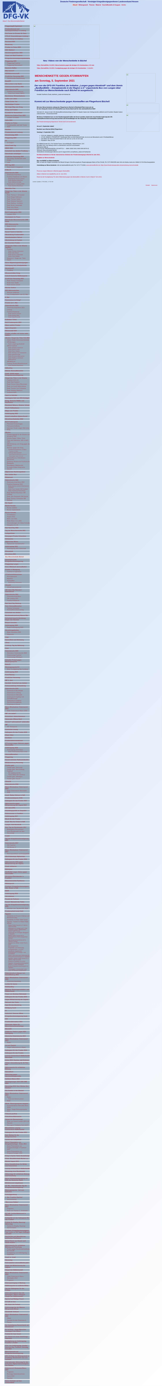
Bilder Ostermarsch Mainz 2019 (17, 711)
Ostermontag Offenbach (14, 657)
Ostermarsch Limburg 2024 (15, 184)
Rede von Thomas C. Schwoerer (17, 1210)
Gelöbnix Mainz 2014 (12, 1079)
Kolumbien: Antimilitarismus (15, 716)
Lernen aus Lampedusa (13, 1139)
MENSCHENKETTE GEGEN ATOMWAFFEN (61, 75)
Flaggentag (9, 757)
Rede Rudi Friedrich (13, 382)
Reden (9, 1042)
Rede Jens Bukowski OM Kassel (17, 496)
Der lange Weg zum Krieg (14, 107)
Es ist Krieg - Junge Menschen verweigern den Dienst (15, 1330)
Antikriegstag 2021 (11, 546)
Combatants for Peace (12, 217)
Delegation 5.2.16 (12, 525)
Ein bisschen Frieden (12, 243)
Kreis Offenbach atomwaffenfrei (16, 567)
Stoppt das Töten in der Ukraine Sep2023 (16, 246)
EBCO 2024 (9, 148)
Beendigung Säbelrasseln (15, 465)
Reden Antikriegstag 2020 (15, 627)
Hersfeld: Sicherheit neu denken (16, 683)
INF (6, 724)
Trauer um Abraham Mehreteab (15, 994)
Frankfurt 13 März (13, 451)
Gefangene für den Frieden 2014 (16, 1050)
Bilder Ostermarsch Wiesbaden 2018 (17, 791)
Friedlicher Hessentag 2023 (14, 278)
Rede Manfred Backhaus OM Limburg (16, 493)
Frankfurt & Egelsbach (14, 571)
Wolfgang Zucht (10, 1008)
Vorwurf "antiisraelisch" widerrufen (17, 722)
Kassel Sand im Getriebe (13, 232)
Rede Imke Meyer (12, 207)
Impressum (154, 185)
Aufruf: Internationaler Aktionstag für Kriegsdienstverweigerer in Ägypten (19, 956)
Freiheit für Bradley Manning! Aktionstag (15, 1223)
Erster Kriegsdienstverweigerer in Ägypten (18, 966)
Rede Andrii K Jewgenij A (15, 167)
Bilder (9, 1101)
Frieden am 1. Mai (11, 303)
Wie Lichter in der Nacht (13, 84)
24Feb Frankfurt (12, 346)
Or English (10, 143)
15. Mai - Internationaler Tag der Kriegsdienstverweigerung (16, 1186)
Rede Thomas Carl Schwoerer (17, 352)
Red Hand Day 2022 (11, 528)
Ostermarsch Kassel (13, 704)
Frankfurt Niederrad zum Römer (17, 177)
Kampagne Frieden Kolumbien (15, 536)
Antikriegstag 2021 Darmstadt (16, 548)
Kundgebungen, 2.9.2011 (15, 949)
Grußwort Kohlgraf (13, 209)
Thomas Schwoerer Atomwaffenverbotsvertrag (15, 609)
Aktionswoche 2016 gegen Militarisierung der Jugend (14, 862)
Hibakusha (10, 634)
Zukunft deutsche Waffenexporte (16, 276)
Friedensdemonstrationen (14, 740)
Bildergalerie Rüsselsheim (15, 829)
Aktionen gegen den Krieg (15, 448)
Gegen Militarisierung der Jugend (16, 999)
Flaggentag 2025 (10, 61)
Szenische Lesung (11, 729)
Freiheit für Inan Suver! (13, 1334)
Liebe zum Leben (11, 99)
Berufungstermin (13, 946)
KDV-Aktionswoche (11, 224)
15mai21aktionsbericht (14, 587)
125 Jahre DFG (10, 808)
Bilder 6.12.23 (11, 226)
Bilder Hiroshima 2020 (14, 632)
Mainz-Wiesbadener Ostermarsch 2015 (16, 1039)
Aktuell (75, 5)
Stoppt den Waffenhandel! (14, 1270)
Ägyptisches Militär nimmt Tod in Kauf (17, 943)
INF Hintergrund (12, 727)
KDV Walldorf (9, 50)
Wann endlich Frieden (12, 325)
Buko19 (7, 664)
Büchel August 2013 (12, 1161)
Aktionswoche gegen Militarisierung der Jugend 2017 (16, 804)
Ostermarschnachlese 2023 (15, 307)
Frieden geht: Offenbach (14, 776)
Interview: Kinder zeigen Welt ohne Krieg (18, 429)
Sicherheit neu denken (13, 612)
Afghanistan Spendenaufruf (15, 544)
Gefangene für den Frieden (14, 1053)
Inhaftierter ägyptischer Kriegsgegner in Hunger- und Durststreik (17, 952)
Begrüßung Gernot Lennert (16, 178)
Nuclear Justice (10, 287)
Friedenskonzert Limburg (14, 132)
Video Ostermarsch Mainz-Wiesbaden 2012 (15, 1277)
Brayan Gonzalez (11, 622)
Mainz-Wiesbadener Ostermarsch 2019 (16, 707)
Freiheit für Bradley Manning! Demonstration (16, 1227)
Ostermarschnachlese (14, 175)
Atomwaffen (11, 580)
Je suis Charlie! (10, 1045)
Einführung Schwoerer (15, 582)
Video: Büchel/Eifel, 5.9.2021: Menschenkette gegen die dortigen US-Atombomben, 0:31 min (65, 65)
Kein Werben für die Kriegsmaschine (12, 1136)
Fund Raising (9, 675)
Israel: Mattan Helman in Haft (15, 795)
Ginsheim (8, 738)
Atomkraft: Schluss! (12, 1312)
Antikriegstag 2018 (11, 748)
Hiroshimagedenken (12, 630)
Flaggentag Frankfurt (13, 63)
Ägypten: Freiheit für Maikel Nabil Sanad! (17, 922)
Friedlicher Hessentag (12, 677)
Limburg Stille (10, 229)
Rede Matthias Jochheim (15, 203)
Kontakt (148, 185)
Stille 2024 (8, 120)
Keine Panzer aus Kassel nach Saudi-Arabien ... (15, 1241)
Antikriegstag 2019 (11, 672)
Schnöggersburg (11, 1194)
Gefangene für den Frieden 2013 (16, 1132)
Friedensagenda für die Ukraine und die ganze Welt (18, 435)
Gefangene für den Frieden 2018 (16, 732)
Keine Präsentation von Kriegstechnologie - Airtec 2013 (16, 1143)
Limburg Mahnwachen (15, 452)
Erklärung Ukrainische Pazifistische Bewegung (18, 462)
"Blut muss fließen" (12, 1202)
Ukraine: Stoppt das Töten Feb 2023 (17, 338)
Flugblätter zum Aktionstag (16, 947)
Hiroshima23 (9, 268)
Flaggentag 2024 (10, 138)
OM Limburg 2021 (12, 598)
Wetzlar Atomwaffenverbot (14, 371)
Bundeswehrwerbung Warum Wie (16, 615)
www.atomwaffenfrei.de (93, 165)
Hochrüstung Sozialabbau (14, 39)
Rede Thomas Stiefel (13, 199)
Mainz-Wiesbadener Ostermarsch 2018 (16, 787)
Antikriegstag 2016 (11, 893)
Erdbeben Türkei (11, 319)
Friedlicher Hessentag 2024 (14, 156)
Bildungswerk (83, 5)
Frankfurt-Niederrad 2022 (15, 484)
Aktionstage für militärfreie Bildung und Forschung (17, 1175)
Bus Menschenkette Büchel (16, 21)
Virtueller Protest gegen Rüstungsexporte (13, 660)
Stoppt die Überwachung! (14, 1119)
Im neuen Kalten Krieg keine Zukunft (16, 468)
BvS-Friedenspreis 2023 (13, 322)
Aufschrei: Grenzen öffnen (14, 1013)
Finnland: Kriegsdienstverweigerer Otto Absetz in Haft (17, 887)
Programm (10, 1208)
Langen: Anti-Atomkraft (13, 824)
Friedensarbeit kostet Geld (14, 911)
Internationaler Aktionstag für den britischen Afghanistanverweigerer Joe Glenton (17, 1363)
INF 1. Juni (9, 680)
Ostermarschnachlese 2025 (14, 87)
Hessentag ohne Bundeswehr (15, 1171)
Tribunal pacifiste (11, 1114)
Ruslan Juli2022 (12, 508)
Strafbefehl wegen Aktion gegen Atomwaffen (16, 872)
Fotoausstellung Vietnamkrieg (15, 686)
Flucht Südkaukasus (12, 408)
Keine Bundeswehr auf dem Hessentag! (15, 832)
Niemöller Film (10, 188)
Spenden (10, 1378)
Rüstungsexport (12, 576)
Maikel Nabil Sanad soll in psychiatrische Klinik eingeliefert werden (18, 937)
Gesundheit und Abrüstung (14, 640)
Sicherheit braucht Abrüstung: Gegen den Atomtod (15, 619)
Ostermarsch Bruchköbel (15, 690)
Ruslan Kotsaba (10, 512)
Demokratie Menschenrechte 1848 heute (16, 220)
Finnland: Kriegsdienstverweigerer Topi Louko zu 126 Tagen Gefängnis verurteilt (17, 1232)
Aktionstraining (11, 1199)
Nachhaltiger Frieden (12, 104)
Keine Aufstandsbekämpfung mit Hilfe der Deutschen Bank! (16, 1179)
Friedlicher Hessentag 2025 (14, 76)
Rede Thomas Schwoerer (16, 251)
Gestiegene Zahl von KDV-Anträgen (17, 398)
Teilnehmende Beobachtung (16, 78)
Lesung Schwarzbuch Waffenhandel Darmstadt (17, 1056)
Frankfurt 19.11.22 (13, 380)
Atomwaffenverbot (11, 754)
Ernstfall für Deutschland (13, 112)
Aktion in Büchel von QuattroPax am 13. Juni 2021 (52, 174)
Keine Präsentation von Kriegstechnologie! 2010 (14, 1152)
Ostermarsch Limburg (14, 693)
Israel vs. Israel (10, 1257)
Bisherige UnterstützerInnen (16, 1374)
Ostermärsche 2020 (11, 651)
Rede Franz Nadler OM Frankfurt (18, 489)
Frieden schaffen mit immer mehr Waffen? (16, 334)
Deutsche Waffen (11, 68)
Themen (92, 5)
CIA (6, 1019)
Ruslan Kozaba (10, 505)
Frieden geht (9, 765)
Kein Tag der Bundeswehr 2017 (15, 827)
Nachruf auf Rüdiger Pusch (14, 1299)
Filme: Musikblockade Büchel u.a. (16, 1158)
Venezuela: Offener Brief (13, 719)
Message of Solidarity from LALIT (17, 1125)
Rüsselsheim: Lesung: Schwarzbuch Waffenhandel (14, 1128)
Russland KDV (10, 41)
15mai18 (8, 781)
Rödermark (9, 477)
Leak (8, 162)
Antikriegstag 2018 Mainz (15, 750)
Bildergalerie (12, 359)
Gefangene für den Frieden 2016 (16, 859)
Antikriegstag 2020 (11, 625)
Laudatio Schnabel (13, 117)
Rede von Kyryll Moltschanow (16, 386)
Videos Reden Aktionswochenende (18, 340)
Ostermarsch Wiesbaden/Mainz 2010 (15, 1369)
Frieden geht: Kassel (13, 779)
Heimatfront (9, 1072)
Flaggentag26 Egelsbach (13, 26)
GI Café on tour (10, 1302)
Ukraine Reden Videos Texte (16, 438)
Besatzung (8, 44)
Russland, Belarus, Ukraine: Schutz (17, 405)
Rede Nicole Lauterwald (14, 205)
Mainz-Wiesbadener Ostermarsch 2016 (16, 978)
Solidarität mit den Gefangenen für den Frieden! (17, 1218)
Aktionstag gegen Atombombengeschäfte (13, 1075)
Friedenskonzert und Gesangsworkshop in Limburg (15, 29)
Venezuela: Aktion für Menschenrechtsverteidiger (14, 1025)
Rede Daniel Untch (14, 349)
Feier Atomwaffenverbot (13, 606)
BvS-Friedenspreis (11, 422)
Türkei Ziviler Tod (11, 101)
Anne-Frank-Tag (10, 145)
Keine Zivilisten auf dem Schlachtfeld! (13, 1381)
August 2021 (11, 516)
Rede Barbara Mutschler (15, 180)
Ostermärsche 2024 (11, 173)
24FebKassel (11, 361)
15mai (7, 642)
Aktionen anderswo (13, 292)
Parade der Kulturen (12, 899)
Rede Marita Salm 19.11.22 (16, 456)
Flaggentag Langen (11, 564)
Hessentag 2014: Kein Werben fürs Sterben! (17, 1087)
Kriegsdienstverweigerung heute (16, 1016)
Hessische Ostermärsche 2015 (15, 1036)
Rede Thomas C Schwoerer (15, 195)
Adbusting (8, 368)
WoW (7, 891)
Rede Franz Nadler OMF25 (16, 93)
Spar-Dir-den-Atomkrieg (13, 1005)
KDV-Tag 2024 (10, 165)
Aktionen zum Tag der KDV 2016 (17, 908)
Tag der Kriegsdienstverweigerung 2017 (17, 839)
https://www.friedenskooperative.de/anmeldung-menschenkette (119, 165)
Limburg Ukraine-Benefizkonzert (17, 363)
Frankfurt (10, 249)
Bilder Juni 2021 (12, 519)
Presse (9, 1322)
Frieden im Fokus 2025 (13, 47)
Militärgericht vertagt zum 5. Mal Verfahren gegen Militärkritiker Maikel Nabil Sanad (17, 930)
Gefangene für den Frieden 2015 (16, 997)
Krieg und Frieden (11, 110)
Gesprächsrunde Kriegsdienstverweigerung (14, 560)
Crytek (7, 836)
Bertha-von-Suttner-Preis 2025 (15, 115)
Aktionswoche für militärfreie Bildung (15, 1068)
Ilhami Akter (9, 735)
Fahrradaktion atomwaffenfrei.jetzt (17, 1263)
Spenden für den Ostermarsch (16, 1320)
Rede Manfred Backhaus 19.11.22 (18, 454)
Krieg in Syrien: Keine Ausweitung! (17, 1156)
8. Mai (7, 297)
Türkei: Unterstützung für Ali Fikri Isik (16, 1063)
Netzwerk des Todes (12, 1002)
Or (6, 140)
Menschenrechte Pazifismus (14, 881)
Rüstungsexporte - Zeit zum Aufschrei (14, 1191)
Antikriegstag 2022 (11, 413)
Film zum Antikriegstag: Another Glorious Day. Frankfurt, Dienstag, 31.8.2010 (16, 1347)
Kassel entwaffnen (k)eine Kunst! (16, 416)
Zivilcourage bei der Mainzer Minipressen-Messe (15, 1308)
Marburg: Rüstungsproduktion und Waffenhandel (17, 990)
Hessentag (8, 1260)
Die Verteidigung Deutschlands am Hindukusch (17, 1326)
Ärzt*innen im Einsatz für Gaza (15, 33)
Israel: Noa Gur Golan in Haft (15, 822)
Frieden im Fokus (11, 123)
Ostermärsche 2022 (11, 480)
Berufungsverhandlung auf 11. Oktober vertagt (17, 940)
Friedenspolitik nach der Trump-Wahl (17, 126)
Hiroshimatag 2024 (11, 135)
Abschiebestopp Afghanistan (15, 856)
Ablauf (9, 1318)
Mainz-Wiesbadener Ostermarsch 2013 (16, 1205)
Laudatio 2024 (11, 214)
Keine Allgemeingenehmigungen (16, 262)
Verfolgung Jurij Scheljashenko (16, 265)
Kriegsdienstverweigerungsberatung (17, 58)
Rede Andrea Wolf (13, 315)
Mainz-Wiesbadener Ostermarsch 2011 (16, 1315)
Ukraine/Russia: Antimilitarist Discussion (16, 458)
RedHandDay (9, 987)
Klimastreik (9, 551)
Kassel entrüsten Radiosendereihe (17, 760)
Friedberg (10, 270)
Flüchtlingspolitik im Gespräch (15, 810)
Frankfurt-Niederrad (13, 312)
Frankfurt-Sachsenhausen (15, 91)
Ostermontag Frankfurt (14, 655)
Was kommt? (9, 71)
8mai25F (8, 81)
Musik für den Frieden (12, 819)
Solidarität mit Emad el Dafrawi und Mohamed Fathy (18, 916)
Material (98, 5)
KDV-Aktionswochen (12, 290)
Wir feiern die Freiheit (12, 1304)
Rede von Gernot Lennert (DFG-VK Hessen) (18, 1122)
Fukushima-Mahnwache (13, 1116)
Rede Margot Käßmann (14, 197)
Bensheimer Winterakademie (15, 96)
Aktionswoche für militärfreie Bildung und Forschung (15, 1246)
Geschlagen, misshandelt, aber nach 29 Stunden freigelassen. (17, 970)
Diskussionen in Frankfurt (14, 813)
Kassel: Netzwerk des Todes (14, 902)
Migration (10, 578)
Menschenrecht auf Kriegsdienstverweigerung (14, 1352)
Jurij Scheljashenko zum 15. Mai (17, 294)
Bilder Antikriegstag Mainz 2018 (17, 751)
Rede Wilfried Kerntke (14, 182)
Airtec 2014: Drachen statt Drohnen (17, 1060)
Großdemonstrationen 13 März (17, 449)
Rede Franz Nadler (14, 256)
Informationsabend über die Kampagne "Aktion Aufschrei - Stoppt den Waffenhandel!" (15, 1294)
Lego (7, 637)
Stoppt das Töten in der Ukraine (16, 378)
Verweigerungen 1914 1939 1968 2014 (16, 1082)
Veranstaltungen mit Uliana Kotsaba (18, 523)
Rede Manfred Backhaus (15, 186)
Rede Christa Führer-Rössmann (17, 384)
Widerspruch (9, 883)
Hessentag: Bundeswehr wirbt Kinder (16, 159)
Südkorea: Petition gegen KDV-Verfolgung (15, 1032)
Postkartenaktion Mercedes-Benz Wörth (17, 1106)
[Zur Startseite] (16, 19)
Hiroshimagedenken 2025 (13, 53)
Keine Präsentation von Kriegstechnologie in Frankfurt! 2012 (16, 1147)
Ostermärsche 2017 (11, 843)
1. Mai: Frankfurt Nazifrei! (13, 1197)
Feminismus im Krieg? (13, 300)
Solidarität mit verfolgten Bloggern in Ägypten (18, 933)
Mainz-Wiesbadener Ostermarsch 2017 (16, 850)
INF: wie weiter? (10, 713)
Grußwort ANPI (12, 392)
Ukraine (7, 432)
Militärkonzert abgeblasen (14, 1183)
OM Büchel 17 (11, 847)
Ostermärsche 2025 (11, 89)
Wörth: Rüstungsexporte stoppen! (16, 1103)
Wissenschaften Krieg (12, 273)
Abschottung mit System (13, 240)
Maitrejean (8, 869)
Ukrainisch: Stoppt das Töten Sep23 (16, 259)
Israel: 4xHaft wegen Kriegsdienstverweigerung (14, 374)
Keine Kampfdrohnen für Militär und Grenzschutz (16, 1165)
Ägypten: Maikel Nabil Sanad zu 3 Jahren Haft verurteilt (18, 959)
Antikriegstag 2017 (11, 816)
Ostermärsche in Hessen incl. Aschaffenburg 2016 (15, 974)
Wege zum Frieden (11, 411)
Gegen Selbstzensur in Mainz (16, 1047)
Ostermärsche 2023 (11, 305)
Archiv (123, 5)
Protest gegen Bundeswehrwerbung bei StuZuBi (18, 1250)
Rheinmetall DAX (11, 331)
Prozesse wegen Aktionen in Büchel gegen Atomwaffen (53, 171)
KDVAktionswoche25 (12, 73)
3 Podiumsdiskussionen (13, 574)
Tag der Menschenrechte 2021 (15, 530)
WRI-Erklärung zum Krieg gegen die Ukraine (18, 444)
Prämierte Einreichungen (15, 424)
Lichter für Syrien (11, 984)
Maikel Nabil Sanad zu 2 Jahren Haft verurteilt (17, 926)
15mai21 (8, 585)
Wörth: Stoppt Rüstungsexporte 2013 (17, 1110)
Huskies (8, 129)
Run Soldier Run (11, 474)
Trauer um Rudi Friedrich (13, 55)
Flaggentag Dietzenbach (14, 65)
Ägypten (8, 914)
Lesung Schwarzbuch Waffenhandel (17, 1168)
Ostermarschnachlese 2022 (15, 482)
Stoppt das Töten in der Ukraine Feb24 (16, 192)
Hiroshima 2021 (10, 554)
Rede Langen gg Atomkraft (16, 344)
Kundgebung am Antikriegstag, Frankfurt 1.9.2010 (16, 1342)
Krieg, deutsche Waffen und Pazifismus (14, 401)
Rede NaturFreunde (14, 317)
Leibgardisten (10, 533)
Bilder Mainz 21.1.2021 (14, 521)
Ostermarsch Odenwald (14, 695)
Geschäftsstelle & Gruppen (111, 5)
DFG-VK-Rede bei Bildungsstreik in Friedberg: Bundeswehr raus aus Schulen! (17, 1357)
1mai (7, 648)
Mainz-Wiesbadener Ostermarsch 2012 (16, 1273)
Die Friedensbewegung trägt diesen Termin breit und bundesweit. (56, 122)
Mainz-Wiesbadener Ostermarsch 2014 (16, 1094)
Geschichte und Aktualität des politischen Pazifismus (15, 1237)
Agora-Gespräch (10, 328)
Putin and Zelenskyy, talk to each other (17, 441)
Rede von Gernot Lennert (15, 1099)
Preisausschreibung (13, 426)
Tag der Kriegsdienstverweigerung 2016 (17, 905)
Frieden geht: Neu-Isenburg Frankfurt (15, 770)
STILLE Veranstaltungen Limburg (16, 36)
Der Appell (8, 503)
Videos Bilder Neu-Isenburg (16, 774)
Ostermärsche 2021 (11, 594)
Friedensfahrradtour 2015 (13, 1022)
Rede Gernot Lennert (13, 285)
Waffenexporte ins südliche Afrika (16, 1285)
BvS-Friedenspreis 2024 (13, 212)
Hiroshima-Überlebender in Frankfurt (14, 877)
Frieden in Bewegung (12, 569)
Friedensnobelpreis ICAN (13, 798)
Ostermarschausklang (14, 981)
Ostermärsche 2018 (11, 784)
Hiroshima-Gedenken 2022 (14, 419)
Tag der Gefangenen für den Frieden (14, 1289)
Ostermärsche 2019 (11, 688)
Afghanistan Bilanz (11, 541)
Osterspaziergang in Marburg (15, 1283)
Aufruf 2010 (10, 1376)
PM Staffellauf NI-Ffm (14, 773)
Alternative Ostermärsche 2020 (17, 653)
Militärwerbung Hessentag (14, 762)
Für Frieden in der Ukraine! (14, 1090)
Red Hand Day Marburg (13, 603)
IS (6, 1010)
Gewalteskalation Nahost (13, 237)
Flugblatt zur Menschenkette (46, 157)
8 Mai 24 (8, 170)
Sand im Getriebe (11, 395)
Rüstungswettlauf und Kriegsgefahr (18, 854)
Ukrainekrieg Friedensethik (14, 234)
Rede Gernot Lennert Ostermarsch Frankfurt (18, 486)
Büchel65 (8, 1029)
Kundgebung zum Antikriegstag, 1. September (18, 1253)
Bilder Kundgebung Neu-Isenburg (17, 669)
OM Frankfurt (11, 845)
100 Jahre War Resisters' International (13, 590)
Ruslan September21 (13, 510)
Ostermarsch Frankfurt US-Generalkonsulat (15, 697)
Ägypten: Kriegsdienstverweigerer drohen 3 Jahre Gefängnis (18, 964)
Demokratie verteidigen (13, 154)
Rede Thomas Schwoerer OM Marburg (16, 499)
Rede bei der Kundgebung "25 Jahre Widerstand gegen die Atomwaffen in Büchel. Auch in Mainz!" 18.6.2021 (69, 177)
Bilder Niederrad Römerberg (16, 490)
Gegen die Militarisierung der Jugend (15, 1266)
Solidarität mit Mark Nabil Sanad (17, 920)
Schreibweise (11, 515)
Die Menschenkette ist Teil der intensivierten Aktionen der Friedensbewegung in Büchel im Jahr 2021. (68, 154)
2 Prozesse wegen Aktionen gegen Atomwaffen (17, 744)
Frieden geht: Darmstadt (14, 767)
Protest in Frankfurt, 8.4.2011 (16, 961)
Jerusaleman (9, 896)
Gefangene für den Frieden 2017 (16, 801)
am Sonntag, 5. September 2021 (55, 80)
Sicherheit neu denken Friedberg (16, 151)
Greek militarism (11, 866)
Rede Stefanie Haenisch (14, 201)
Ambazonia (9, 539)
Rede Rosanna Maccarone (16, 356)
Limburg (9, 310)
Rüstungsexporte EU (12, 667)
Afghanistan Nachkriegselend (15, 472)
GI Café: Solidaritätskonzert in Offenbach (15, 1214)
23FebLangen (11, 342)
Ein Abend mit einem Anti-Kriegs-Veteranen (16, 1337)
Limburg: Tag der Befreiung (14, 645)
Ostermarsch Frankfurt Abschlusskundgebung (14, 701)
